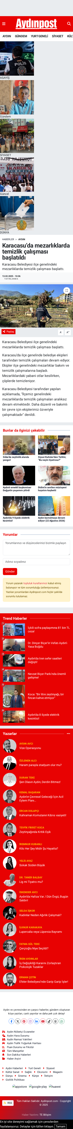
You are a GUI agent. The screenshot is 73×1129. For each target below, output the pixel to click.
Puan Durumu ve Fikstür (20, 1047)
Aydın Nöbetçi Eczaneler (21, 1031)
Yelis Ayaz (26, 860)
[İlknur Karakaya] (9, 929)
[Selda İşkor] (9, 912)
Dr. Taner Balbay (30, 877)
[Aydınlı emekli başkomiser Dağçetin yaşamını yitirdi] (19, 475)
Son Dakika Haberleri (19, 1054)
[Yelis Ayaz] (9, 862)
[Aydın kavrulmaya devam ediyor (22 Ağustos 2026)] (54, 505)
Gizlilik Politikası (15, 1079)
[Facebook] (11, 1021)
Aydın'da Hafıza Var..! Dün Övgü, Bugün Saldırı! (43, 898)
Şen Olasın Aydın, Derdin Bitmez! (39, 782)
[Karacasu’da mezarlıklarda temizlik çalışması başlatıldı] (36, 305)
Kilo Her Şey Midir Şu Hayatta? (38, 848)
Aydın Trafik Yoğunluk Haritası (24, 1043)
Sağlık (28, 1072)
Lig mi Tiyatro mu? (31, 882)
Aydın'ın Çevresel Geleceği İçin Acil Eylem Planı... (41, 798)
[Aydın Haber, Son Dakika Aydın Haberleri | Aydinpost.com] (36, 24)
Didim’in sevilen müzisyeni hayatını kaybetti (52, 489)
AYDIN (7, 36)
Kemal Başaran (29, 792)
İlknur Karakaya (30, 927)
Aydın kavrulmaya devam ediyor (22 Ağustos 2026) (51, 519)
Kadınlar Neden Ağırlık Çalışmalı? (40, 915)
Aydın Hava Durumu (18, 1035)
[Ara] (69, 24)
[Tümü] (68, 733)
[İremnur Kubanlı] (9, 846)
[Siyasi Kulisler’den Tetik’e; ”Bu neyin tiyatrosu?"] (54, 445)
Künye (35, 1075)
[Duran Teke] (9, 779)
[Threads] (55, 1021)
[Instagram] (30, 1021)
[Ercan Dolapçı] (9, 813)
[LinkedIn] (36, 1021)
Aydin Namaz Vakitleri (19, 1039)
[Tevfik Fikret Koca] (9, 829)
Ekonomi (42, 1072)
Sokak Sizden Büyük (32, 865)
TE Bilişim (45, 1114)
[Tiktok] (49, 1021)
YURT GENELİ (39, 36)
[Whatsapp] (62, 1021)
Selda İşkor (27, 910)
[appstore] (20, 1087)
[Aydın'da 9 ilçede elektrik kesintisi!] (19, 505)
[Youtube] (43, 1021)
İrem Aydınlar (28, 958)
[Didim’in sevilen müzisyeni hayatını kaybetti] (54, 475)
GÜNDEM (21, 36)
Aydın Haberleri (14, 1068)
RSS (9, 1102)
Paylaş (10, 331)
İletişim (48, 1075)
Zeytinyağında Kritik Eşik (35, 832)
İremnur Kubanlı (30, 844)
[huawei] (54, 1087)
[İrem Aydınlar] (9, 962)
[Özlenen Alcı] (9, 762)
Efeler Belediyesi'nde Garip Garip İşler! (43, 981)
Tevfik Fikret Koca (31, 827)
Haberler (8, 239)
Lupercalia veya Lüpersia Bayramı (40, 931)
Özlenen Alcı (27, 760)
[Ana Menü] (3, 24)
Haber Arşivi (14, 1058)
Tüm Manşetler (15, 1050)
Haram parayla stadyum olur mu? (40, 765)
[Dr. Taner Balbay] (9, 879)
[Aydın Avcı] (9, 745)
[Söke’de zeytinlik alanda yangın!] (19, 445)
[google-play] (38, 1087)
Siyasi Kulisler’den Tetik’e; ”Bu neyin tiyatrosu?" (52, 458)
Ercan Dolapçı (29, 810)
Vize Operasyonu (30, 748)
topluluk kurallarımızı (35, 583)
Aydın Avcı (26, 743)
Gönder (10, 571)
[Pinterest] (24, 1021)
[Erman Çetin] (9, 979)
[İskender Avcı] (9, 896)
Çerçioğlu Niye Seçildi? (33, 948)
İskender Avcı (28, 892)
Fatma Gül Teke (29, 944)
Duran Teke (27, 777)
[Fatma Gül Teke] (9, 946)
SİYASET (57, 36)
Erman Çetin (27, 977)
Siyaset (50, 1068)
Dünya (9, 1075)
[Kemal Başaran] (9, 796)
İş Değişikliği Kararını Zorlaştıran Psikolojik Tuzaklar (40, 964)
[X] (18, 1021)
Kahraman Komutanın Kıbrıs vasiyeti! (42, 815)
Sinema (22, 1075)
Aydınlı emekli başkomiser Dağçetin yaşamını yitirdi (17, 489)
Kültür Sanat (12, 1072)
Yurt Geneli (34, 1068)
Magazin (57, 1072)
